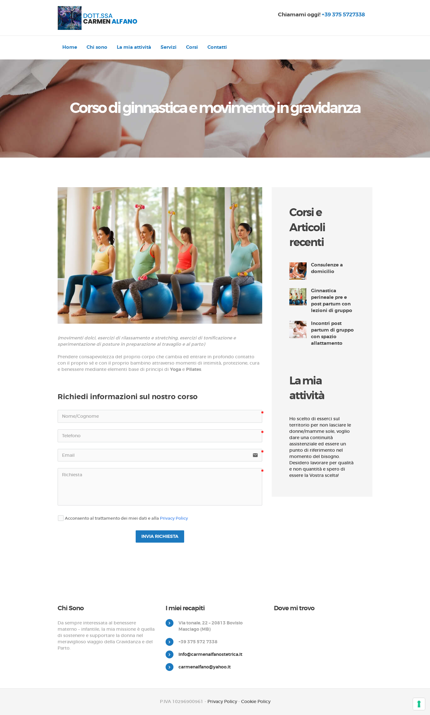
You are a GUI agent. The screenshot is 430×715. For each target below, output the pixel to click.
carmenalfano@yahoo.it (204, 667)
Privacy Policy (174, 518)
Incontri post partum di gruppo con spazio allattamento (332, 333)
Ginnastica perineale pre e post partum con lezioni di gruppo (331, 301)
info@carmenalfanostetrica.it (210, 654)
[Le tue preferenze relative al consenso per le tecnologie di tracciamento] (419, 704)
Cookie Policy (255, 701)
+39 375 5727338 (343, 14)
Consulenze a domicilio (327, 268)
